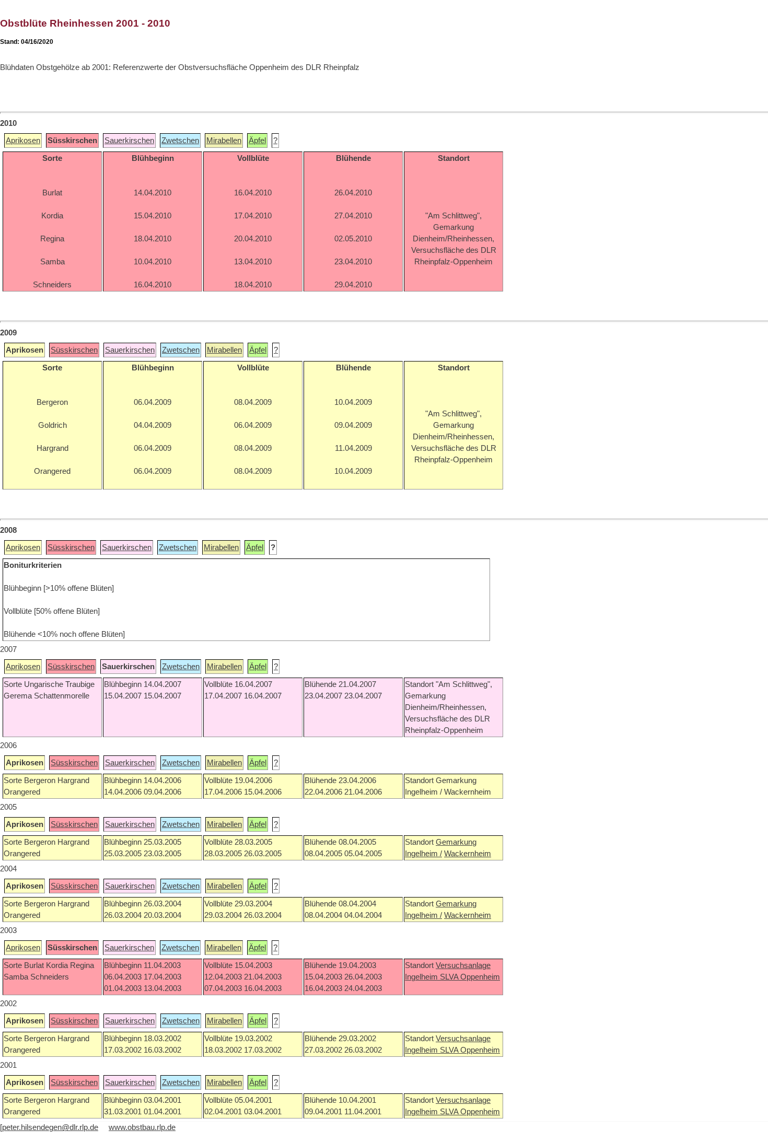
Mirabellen (223, 140)
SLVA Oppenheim (470, 977)
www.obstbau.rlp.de (142, 1127)
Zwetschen (180, 140)
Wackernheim (467, 853)
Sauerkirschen (129, 140)
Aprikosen (23, 140)
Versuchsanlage (463, 965)
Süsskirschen (74, 350)
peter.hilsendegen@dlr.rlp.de (50, 1127)
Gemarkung (456, 842)
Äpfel (257, 140)
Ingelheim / (423, 853)
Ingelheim (422, 977)
